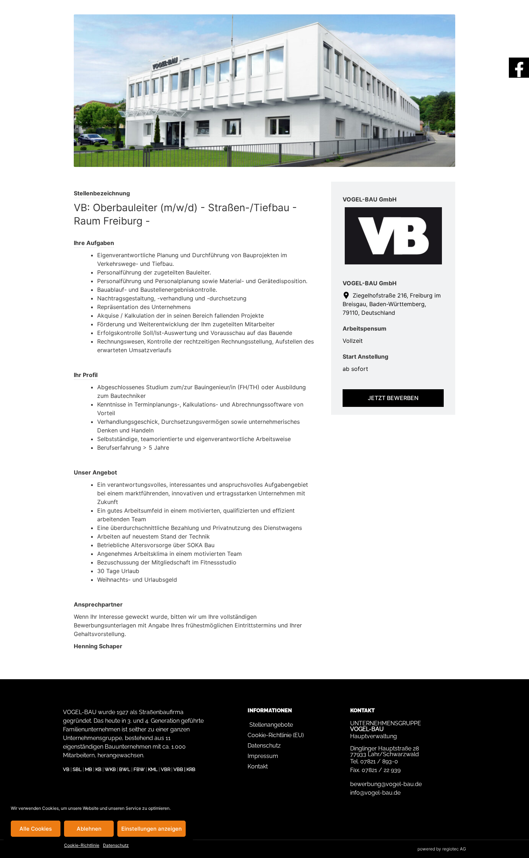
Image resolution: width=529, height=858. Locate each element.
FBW (139, 769)
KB (98, 769)
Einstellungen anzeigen (151, 828)
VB (66, 769)
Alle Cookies (35, 828)
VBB (178, 769)
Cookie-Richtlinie (81, 845)
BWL (124, 769)
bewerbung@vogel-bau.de (386, 784)
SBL (77, 769)
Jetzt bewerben (393, 397)
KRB (190, 769)
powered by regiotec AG (441, 849)
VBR (165, 769)
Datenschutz (116, 845)
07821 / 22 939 (381, 770)
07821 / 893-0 (379, 761)
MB (88, 769)
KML (153, 769)
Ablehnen (89, 828)
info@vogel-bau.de (375, 792)
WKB (110, 769)
